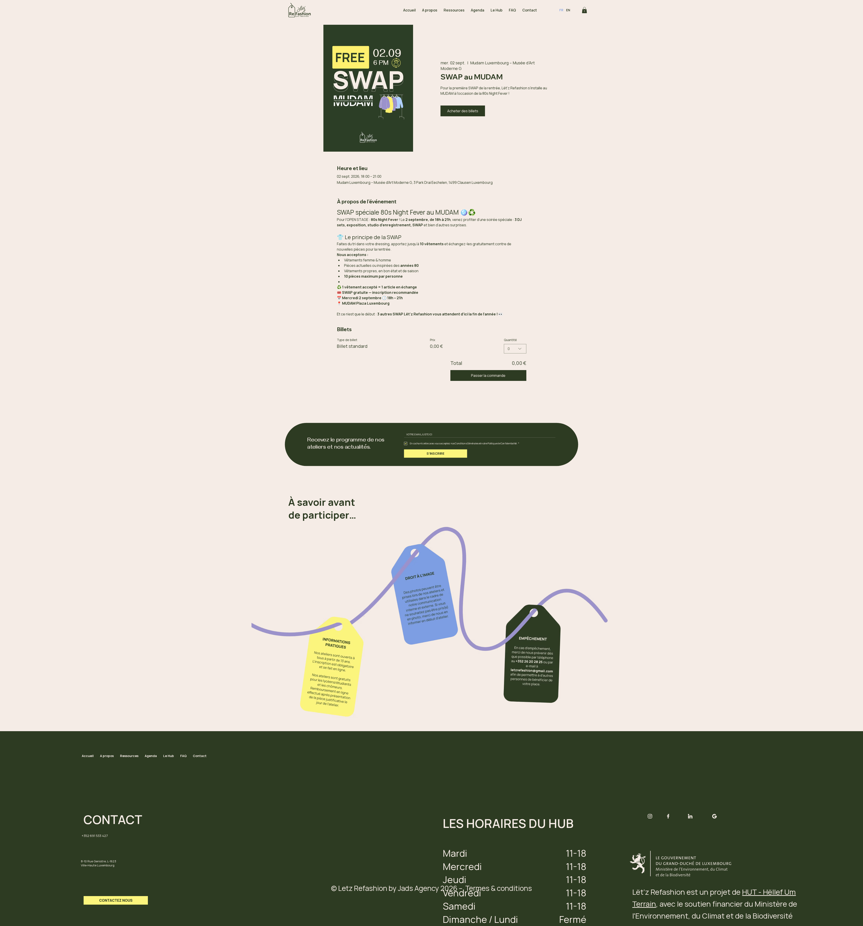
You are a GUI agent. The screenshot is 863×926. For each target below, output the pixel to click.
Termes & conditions (498, 888)
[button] (584, 10)
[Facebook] (668, 816)
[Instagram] (650, 816)
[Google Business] (714, 816)
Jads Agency (418, 888)
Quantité (510, 340)
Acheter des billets (462, 110)
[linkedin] (690, 816)
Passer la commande (488, 375)
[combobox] (515, 348)
